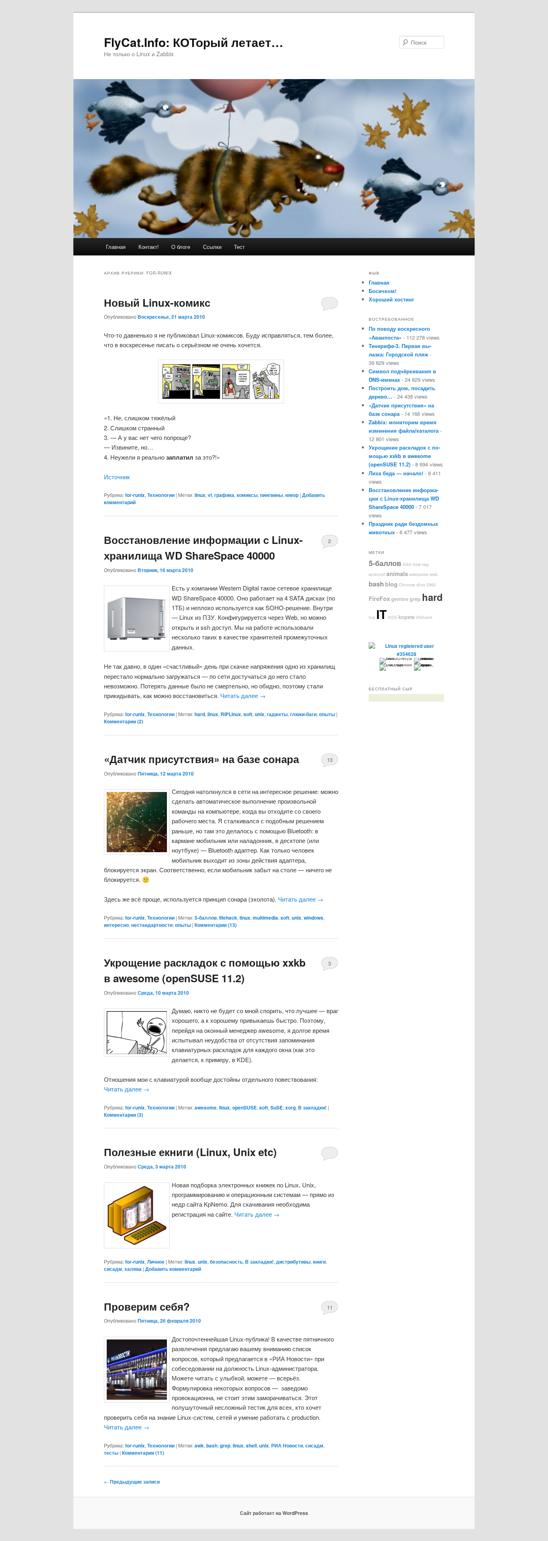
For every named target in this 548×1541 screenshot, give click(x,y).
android (377, 574)
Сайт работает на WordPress (274, 1513)
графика (224, 495)
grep (225, 1445)
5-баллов (206, 917)
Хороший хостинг (391, 299)
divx (420, 585)
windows (313, 917)
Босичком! (382, 291)
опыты (327, 714)
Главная (116, 246)
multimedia (265, 917)
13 (330, 759)
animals (397, 574)
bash (211, 1445)
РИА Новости (287, 1445)
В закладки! (312, 1107)
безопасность (226, 1261)
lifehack (228, 917)
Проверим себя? (147, 1306)
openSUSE (244, 1107)
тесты (111, 1452)
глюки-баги (303, 714)
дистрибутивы (293, 1261)
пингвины (271, 495)
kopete (406, 617)
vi (210, 495)
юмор (291, 495)
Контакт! (148, 246)
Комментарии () (123, 721)
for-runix (135, 495)
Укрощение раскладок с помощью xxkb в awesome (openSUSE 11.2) (404, 456)
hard (200, 714)
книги (319, 1261)
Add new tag (415, 564)
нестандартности (152, 924)
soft (248, 714)
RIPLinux (231, 714)
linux (200, 495)
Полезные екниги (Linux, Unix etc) (190, 1151)
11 (330, 1307)
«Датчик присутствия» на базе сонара (201, 758)
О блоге (180, 246)
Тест (239, 246)
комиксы (247, 495)
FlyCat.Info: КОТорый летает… (193, 42)
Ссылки (212, 246)
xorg (290, 1107)
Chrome (407, 585)
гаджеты (277, 714)
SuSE (276, 1107)
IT (381, 614)
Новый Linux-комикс (157, 302)
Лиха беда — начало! (396, 473)
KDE (392, 617)
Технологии (161, 495)
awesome (206, 1107)
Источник (117, 476)
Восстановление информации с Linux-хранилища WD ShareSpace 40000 (404, 498)
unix (259, 714)
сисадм (113, 1268)
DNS (431, 585)
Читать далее (243, 695)
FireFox (379, 598)
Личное (155, 1261)
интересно (116, 924)
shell (251, 1445)
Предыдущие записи (132, 1481)
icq (372, 617)
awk (199, 1445)
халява (133, 1268)
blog (391, 584)
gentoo (399, 599)
